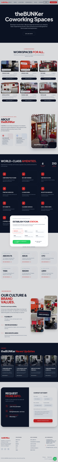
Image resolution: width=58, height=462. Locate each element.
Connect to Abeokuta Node (21, 242)
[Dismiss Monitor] (45, 218)
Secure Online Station (38, 242)
